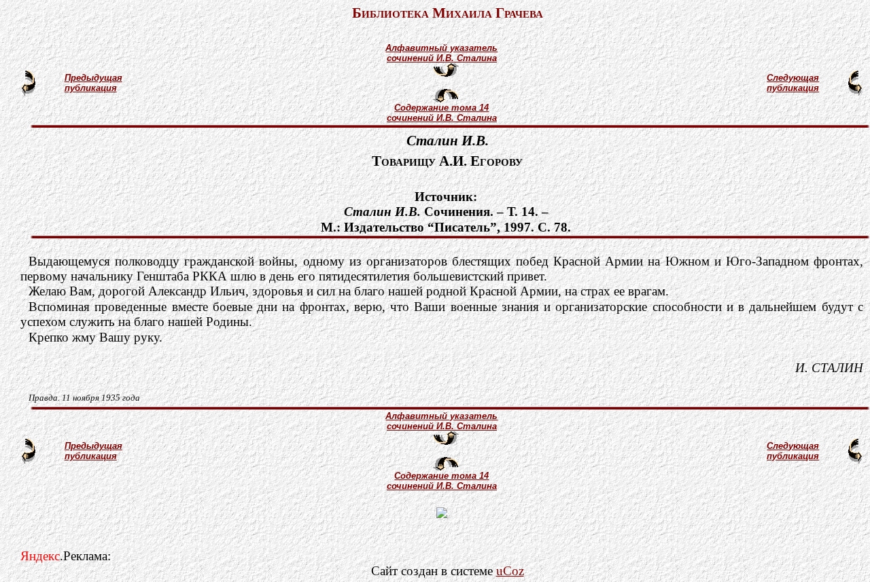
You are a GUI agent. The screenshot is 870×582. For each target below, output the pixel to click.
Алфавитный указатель (441, 48)
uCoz (510, 571)
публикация (91, 88)
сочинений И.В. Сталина (442, 58)
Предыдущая (93, 78)
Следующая (793, 78)
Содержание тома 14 (441, 108)
